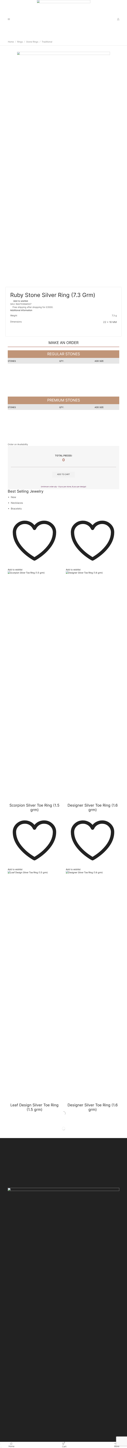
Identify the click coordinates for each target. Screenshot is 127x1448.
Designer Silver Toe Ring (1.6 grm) (93, 807)
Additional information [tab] (21, 310)
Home (11, 41)
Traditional (47, 41)
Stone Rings (32, 41)
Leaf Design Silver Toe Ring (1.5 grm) (34, 1107)
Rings (20, 41)
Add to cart (63, 474)
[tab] (63, 310)
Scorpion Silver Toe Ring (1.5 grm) (34, 807)
